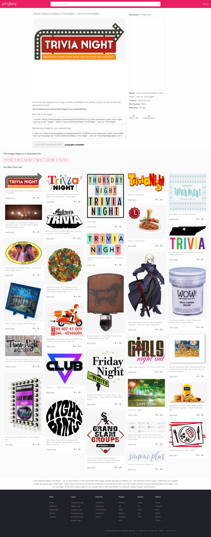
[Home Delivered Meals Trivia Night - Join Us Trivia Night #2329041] (23, 180)
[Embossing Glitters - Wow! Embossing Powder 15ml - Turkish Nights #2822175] (187, 292)
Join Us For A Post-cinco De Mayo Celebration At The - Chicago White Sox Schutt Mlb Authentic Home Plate (103, 460)
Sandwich (53, 506)
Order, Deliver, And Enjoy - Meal (182, 450)
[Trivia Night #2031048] (105, 195)
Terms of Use (171, 531)
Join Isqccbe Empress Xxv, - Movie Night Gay (22, 438)
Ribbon (158, 517)
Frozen (121, 503)
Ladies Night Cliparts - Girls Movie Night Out (146, 367)
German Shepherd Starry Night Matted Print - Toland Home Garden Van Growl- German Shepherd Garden (187, 369)
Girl (120, 506)
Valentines (100, 513)
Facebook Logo (77, 513)
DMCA (161, 531)
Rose (157, 510)
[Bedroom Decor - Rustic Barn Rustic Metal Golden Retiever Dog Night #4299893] (105, 302)
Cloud (140, 503)
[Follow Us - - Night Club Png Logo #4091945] (64, 369)
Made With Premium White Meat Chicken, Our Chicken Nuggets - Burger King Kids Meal (186, 407)
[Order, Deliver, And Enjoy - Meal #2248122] (187, 434)
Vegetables (53, 510)
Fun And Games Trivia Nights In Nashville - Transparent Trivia (186, 253)
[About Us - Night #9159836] (146, 393)
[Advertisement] (70, 79)
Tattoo (157, 520)
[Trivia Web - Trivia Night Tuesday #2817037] (187, 192)
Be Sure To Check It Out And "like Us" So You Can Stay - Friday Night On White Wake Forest (105, 397)
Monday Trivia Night (136, 195)
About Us (142, 531)
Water (157, 513)
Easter (98, 517)
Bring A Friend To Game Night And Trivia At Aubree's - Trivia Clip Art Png (63, 232)
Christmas (100, 503)
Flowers (158, 506)
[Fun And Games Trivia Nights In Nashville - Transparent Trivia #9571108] (187, 237)
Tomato (52, 513)
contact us (100, 102)
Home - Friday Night (136, 241)
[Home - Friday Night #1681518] (146, 222)
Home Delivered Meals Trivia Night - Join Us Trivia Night (23, 192)
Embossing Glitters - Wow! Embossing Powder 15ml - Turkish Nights (185, 321)
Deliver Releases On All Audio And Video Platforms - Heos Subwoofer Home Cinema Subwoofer (146, 437)
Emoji (157, 503)
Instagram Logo (77, 503)
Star (139, 513)
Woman (122, 513)
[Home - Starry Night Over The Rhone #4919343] (23, 301)
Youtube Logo (76, 510)
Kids (120, 520)
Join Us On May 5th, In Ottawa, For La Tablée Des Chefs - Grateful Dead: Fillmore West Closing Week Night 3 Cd (63, 289)
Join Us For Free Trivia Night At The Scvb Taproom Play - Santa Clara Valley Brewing (22, 360)
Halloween (100, 506)
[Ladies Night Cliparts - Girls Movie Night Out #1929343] (146, 350)
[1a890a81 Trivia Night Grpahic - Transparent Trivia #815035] (105, 244)
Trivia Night (91, 222)
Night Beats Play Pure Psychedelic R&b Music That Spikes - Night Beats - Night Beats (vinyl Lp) (62, 442)
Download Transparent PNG (48, 144)
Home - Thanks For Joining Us (140, 464)
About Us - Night (135, 410)
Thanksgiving (101, 510)
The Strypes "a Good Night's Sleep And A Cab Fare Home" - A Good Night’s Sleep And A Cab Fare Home (22, 225)
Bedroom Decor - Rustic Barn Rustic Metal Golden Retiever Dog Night (104, 337)
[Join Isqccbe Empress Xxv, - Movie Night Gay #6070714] (23, 404)
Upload (205, 4)
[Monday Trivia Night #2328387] (146, 182)
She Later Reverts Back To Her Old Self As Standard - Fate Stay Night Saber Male (145, 323)
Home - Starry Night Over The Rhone (20, 323)
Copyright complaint (74, 144)
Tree (139, 517)
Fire (139, 506)
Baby (121, 510)
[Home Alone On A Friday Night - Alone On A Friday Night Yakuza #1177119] (23, 252)
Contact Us (152, 531)
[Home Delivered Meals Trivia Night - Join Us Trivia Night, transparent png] (79, 39)
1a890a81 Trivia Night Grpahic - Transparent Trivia (105, 259)
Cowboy (122, 517)
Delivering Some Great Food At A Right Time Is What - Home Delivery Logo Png (64, 340)
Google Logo (76, 520)
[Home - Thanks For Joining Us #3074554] (146, 456)
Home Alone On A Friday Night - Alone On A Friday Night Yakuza (23, 269)
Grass (140, 510)
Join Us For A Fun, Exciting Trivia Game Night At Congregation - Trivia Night (62, 195)
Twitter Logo (76, 506)
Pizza (51, 503)
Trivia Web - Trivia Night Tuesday (182, 214)
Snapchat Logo (77, 517)
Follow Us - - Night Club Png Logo (60, 387)
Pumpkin (52, 517)
